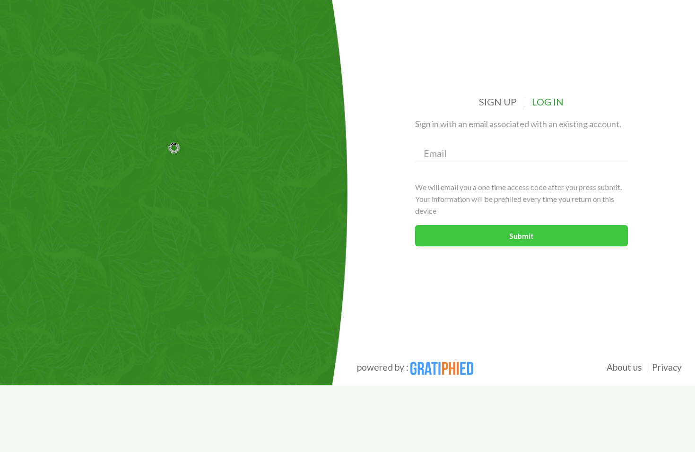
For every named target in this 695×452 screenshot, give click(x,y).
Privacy (667, 367)
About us (624, 367)
